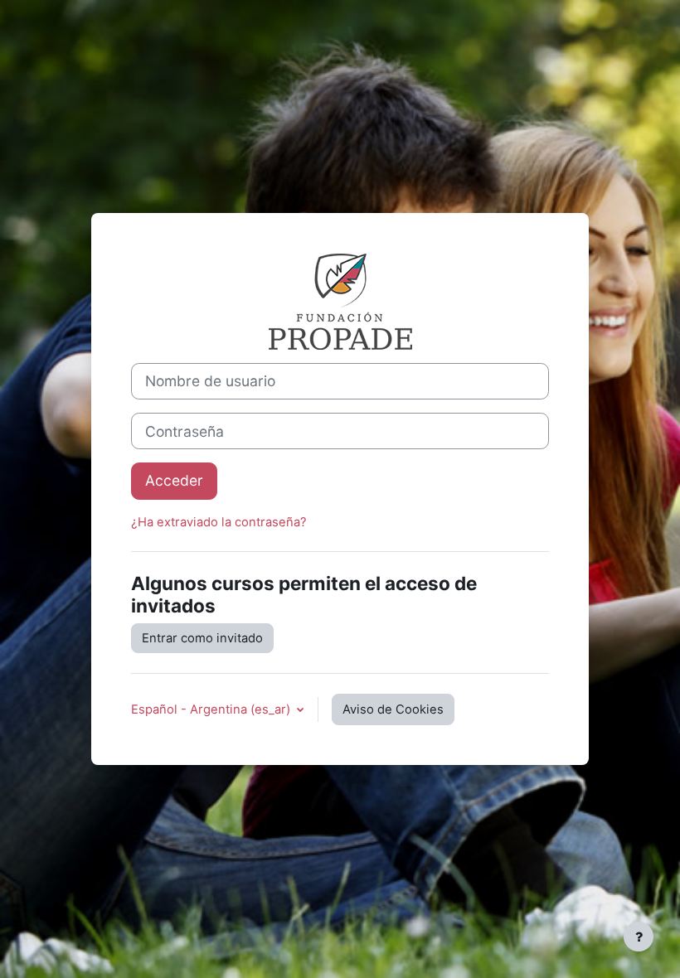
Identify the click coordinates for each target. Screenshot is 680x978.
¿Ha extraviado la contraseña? (219, 522)
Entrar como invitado (202, 638)
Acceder (174, 480)
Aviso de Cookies (393, 709)
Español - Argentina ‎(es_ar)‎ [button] (212, 709)
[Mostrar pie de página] (638, 936)
